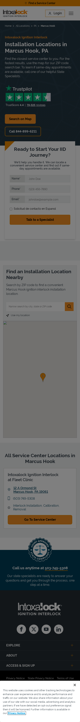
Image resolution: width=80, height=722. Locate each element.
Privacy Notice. (17, 713)
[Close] (74, 685)
